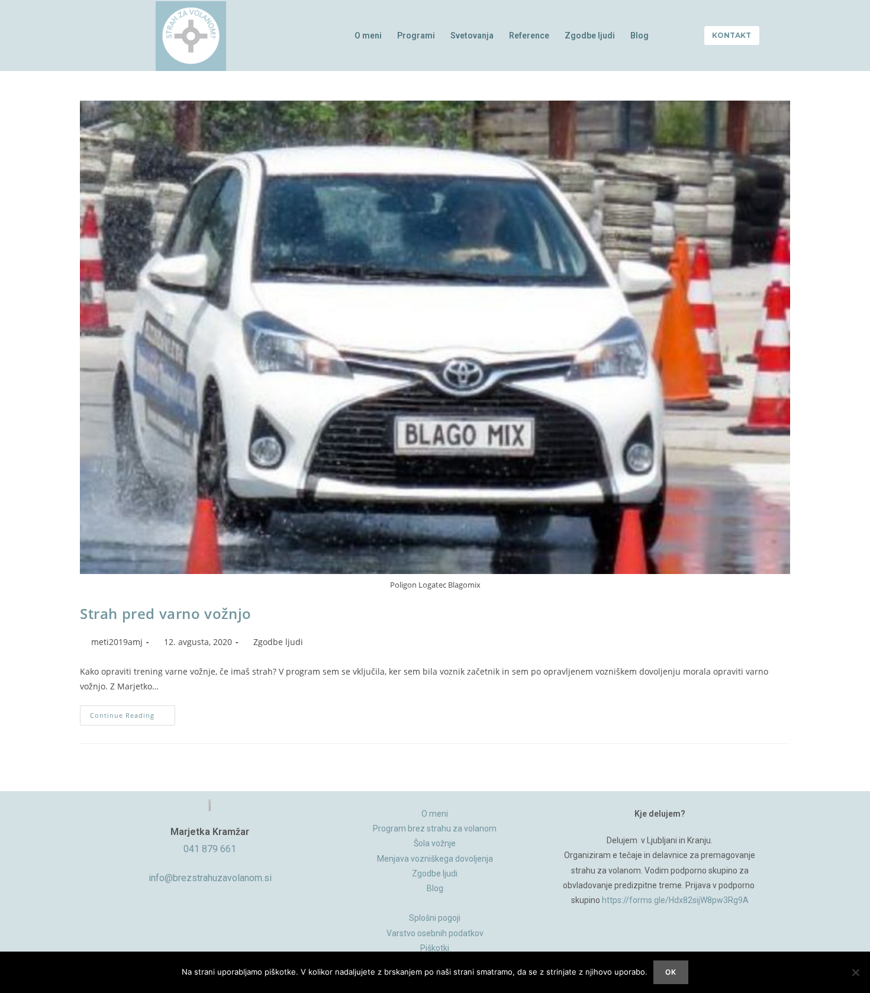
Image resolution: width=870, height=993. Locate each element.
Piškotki (434, 948)
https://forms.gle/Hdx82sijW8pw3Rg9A (675, 900)
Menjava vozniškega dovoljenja (435, 858)
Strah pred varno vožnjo (166, 613)
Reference (529, 35)
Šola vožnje (435, 843)
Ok (670, 972)
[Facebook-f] (632, 943)
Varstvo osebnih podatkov (435, 933)
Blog (639, 35)
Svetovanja (472, 35)
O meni (368, 35)
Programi (416, 35)
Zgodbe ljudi (590, 35)
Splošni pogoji (434, 918)
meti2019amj (117, 641)
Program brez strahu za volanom (435, 828)
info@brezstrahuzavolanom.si (210, 878)
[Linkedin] (688, 943)
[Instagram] (660, 943)
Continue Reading (132, 712)
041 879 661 (209, 849)
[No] (855, 972)
